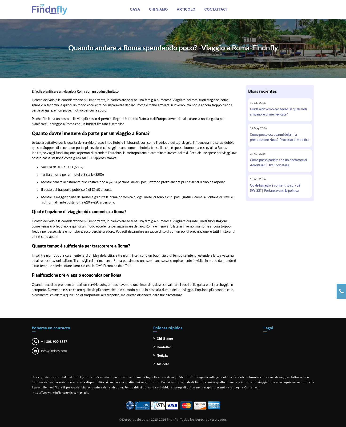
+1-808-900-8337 (54, 341)
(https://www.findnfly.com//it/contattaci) (60, 392)
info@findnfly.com (54, 351)
